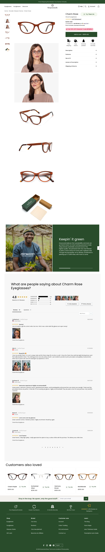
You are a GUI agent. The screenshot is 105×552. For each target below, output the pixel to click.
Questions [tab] (26, 310)
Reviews (33, 525)
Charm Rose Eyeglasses (18, 340)
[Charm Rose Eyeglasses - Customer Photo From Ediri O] (64, 298)
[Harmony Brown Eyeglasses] (64, 477)
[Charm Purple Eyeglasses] (17, 477)
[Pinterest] (53, 545)
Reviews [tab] (15, 310)
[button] (81, 23)
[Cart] (98, 6)
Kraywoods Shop (44, 549)
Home (6, 11)
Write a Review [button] (87, 304)
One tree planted (36, 529)
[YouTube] (50, 545)
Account (92, 6)
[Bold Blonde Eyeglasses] (87, 477)
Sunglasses (10, 525)
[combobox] (59, 545)
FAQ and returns (63, 529)
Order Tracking (63, 525)
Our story (34, 521)
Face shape (87, 525)
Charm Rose (27, 11)
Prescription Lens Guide (91, 533)
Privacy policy (65, 549)
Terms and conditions (55, 549)
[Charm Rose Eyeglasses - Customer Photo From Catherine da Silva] (58, 298)
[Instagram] (47, 545)
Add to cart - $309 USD (81, 34)
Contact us (62, 533)
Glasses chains (11, 529)
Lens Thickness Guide (90, 529)
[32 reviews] (73, 19)
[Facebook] (43, 545)
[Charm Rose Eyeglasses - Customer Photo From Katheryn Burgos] (76, 298)
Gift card (9, 533)
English (58, 545)
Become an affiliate (37, 533)
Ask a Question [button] (73, 304)
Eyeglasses (10, 521)
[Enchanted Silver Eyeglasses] (40, 477)
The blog (87, 521)
